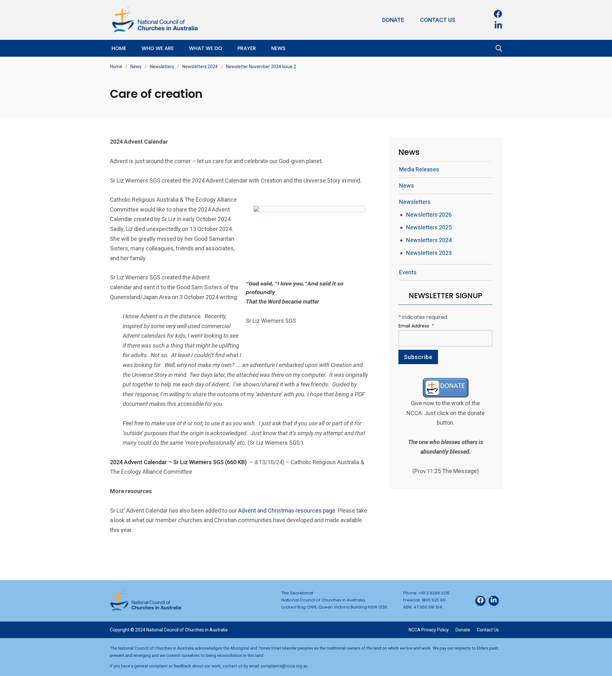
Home (119, 48)
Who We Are (158, 48)
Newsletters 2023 (429, 252)
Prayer (246, 48)
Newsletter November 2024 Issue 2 (261, 66)
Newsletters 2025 (429, 227)
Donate (393, 20)
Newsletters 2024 (200, 66)
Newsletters (162, 66)
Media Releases (419, 169)
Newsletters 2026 (429, 214)
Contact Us (437, 20)
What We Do (205, 48)
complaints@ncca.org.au (284, 665)
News (278, 48)
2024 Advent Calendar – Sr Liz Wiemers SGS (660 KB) (179, 462)
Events (408, 272)
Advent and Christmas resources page (286, 510)
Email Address (416, 326)
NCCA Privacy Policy (429, 629)
